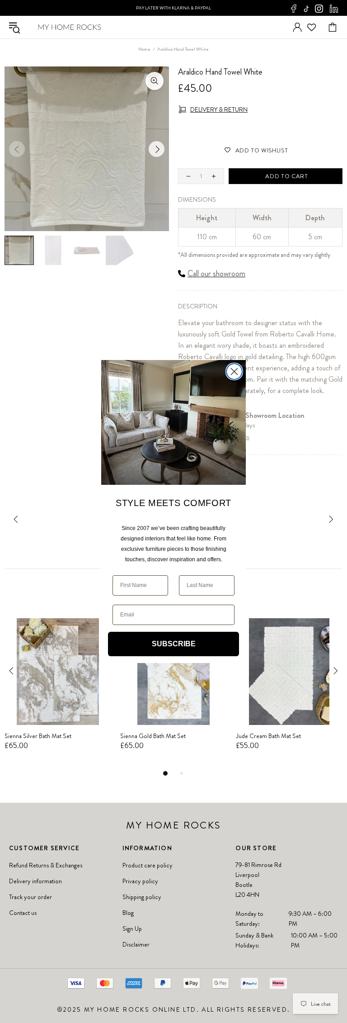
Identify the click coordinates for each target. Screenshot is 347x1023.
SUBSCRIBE (174, 644)
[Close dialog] (234, 371)
